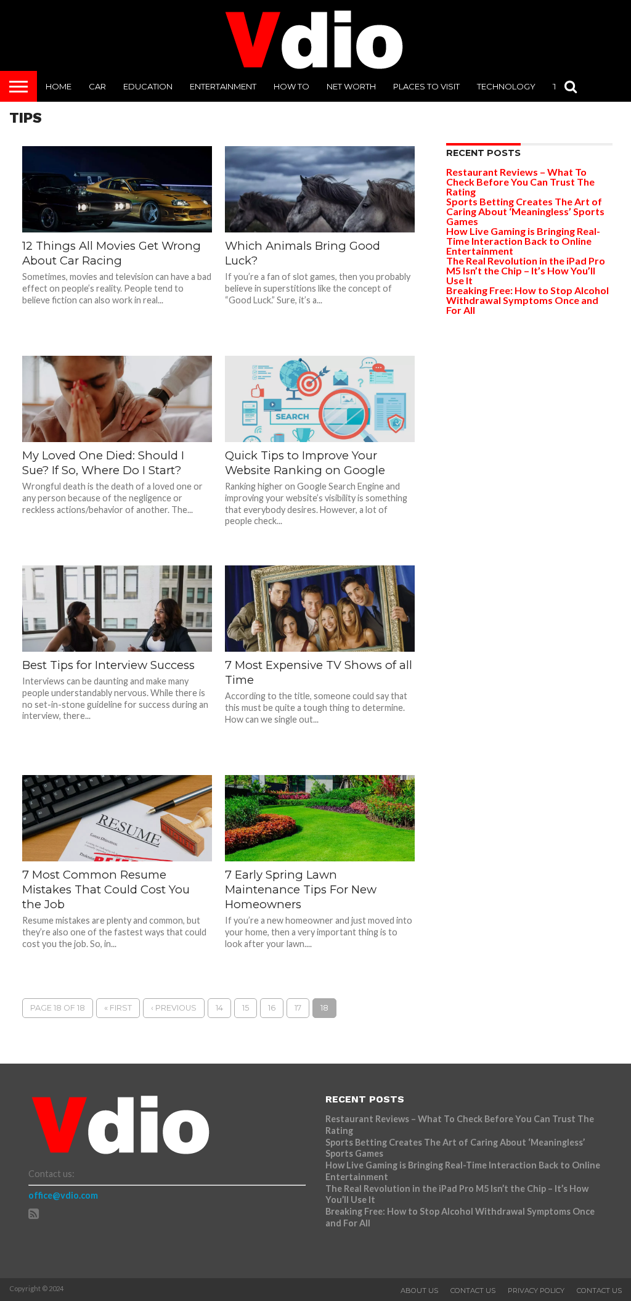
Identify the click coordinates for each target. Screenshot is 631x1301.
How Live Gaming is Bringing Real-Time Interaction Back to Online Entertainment (523, 241)
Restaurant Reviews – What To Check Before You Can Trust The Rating (520, 181)
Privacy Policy (536, 1290)
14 (219, 1007)
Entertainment (223, 86)
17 (298, 1007)
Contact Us (472, 1290)
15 (245, 1007)
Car (97, 86)
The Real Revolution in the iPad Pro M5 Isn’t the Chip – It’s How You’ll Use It (525, 270)
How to (291, 86)
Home (58, 86)
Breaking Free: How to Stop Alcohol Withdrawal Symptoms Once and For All (527, 300)
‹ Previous (174, 1007)
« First (118, 1007)
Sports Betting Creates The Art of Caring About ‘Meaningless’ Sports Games (525, 211)
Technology (506, 86)
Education (148, 86)
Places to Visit (426, 86)
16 (271, 1007)
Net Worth (351, 86)
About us (419, 1290)
